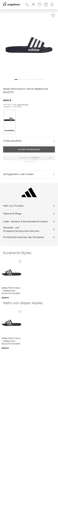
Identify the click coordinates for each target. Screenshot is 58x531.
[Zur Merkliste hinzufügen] (52, 16)
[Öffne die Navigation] (52, 5)
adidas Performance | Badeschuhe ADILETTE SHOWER (11, 291)
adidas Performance (14, 88)
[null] (12, 272)
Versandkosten (22, 105)
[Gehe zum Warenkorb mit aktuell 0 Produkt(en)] (46, 5)
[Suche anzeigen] (27, 5)
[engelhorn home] (11, 4)
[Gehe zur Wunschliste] (40, 5)
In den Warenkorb (29, 149)
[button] (33, 5)
